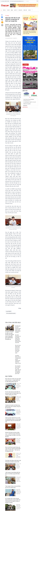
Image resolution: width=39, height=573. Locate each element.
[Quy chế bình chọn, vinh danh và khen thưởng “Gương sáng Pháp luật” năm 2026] (30, 25)
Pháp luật (25, 10)
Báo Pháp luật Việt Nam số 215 (29, 86)
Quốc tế (15, 10)
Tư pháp (8, 10)
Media (12, 10)
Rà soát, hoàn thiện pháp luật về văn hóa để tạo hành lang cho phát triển (18, 349)
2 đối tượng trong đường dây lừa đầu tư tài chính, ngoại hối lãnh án (12, 474)
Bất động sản (25, 105)
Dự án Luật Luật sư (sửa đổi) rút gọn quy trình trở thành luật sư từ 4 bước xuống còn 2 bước (13, 393)
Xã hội (29, 10)
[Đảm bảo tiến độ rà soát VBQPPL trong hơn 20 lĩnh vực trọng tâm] (5, 5)
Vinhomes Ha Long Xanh (26, 103)
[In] (2, 25)
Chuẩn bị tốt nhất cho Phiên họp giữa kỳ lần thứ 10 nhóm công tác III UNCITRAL (13, 406)
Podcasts (20, 10)
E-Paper (26, 64)
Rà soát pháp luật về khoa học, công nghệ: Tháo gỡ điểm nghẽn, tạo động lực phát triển (18, 369)
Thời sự (4, 10)
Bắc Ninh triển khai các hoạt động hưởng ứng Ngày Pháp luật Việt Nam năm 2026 (18, 338)
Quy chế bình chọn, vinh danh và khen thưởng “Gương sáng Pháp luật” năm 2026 (29, 32)
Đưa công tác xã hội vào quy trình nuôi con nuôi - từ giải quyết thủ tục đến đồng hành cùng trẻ (13, 380)
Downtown (32, 99)
